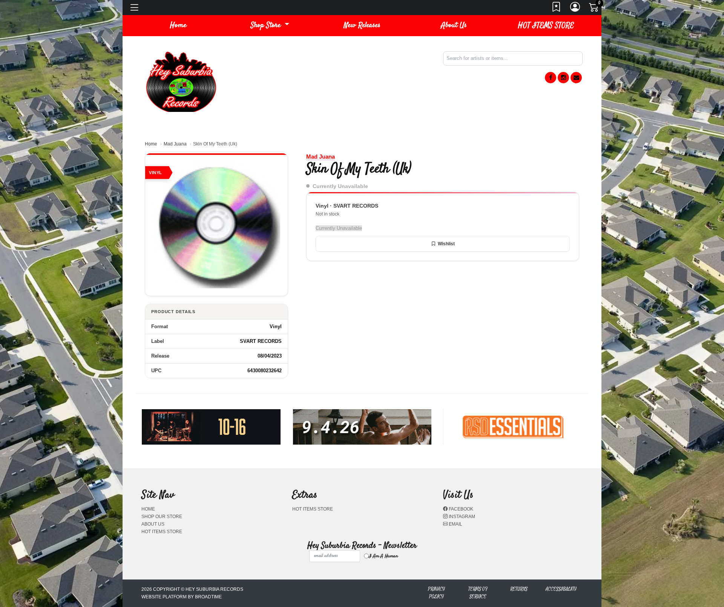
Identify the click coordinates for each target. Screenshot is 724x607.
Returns (519, 589)
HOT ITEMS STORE (546, 25)
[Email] (576, 77)
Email (455, 524)
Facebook (460, 509)
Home (151, 144)
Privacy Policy (436, 593)
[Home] (181, 81)
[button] (270, 25)
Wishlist (446, 243)
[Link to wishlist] (556, 9)
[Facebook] (550, 77)
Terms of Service (478, 593)
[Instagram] (563, 77)
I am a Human (383, 556)
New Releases (362, 25)
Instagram (461, 516)
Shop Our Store (161, 516)
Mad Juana (175, 144)
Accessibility (561, 589)
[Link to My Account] (575, 9)
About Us (454, 25)
